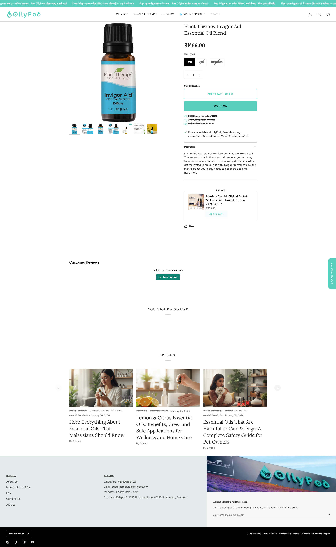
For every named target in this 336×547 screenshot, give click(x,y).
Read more (190, 172)
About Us (12, 481)
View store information (235, 135)
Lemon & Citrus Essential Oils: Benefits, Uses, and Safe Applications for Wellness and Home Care (164, 427)
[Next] (277, 388)
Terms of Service (270, 533)
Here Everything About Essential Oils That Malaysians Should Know (96, 428)
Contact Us (13, 498)
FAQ (8, 492)
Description (189, 147)
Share (191, 226)
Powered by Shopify (321, 533)
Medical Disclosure (301, 533)
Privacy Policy (285, 533)
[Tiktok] (16, 542)
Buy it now (220, 106)
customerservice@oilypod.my (130, 486)
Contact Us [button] (109, 476)
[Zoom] (76, 115)
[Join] (327, 514)
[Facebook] (7, 542)
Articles (10, 504)
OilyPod (252, 533)
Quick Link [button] (11, 476)
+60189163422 (127, 481)
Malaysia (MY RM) (17, 533)
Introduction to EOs (18, 487)
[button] (145, 14)
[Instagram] (24, 542)
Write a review (168, 277)
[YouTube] (32, 542)
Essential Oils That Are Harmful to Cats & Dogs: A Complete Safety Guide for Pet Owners (232, 432)
